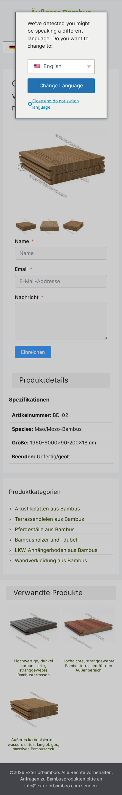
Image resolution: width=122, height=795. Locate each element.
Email (21, 269)
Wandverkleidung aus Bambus (51, 560)
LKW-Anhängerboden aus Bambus (56, 550)
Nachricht (26, 297)
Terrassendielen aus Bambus (49, 519)
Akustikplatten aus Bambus (47, 509)
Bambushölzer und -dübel (46, 540)
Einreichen (33, 352)
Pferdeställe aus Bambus (45, 529)
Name (22, 241)
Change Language (61, 85)
